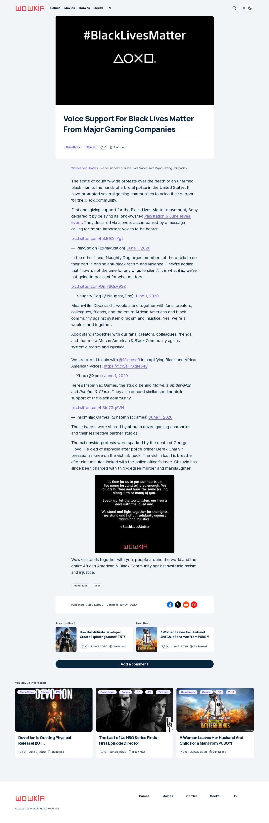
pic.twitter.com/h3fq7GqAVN (97, 407)
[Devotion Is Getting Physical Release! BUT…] (54, 710)
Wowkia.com (79, 168)
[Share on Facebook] (170, 605)
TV (149, 692)
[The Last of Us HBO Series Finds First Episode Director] (134, 710)
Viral (231, 692)
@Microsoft (129, 359)
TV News (163, 692)
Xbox (97, 585)
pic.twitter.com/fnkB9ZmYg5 (97, 238)
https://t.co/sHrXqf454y (125, 366)
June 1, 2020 (138, 248)
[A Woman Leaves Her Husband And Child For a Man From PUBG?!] (146, 639)
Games (91, 147)
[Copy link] (194, 605)
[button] (234, 8)
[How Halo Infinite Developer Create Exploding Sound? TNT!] (66, 639)
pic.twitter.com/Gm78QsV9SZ (98, 286)
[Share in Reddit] (186, 605)
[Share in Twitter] (178, 605)
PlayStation (81, 585)
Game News (73, 147)
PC (58, 692)
